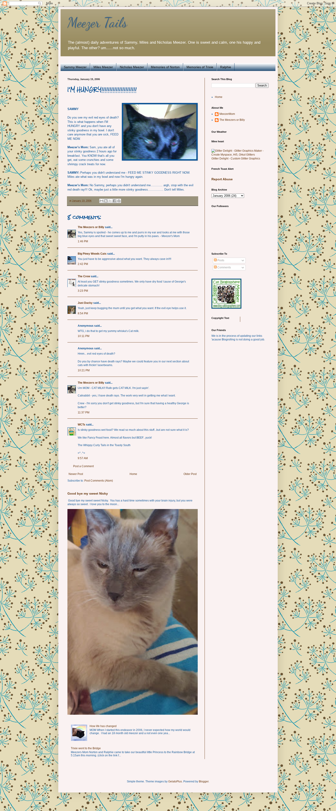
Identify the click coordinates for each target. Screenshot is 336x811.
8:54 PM (83, 313)
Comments (224, 267)
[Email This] (101, 201)
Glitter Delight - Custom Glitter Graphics (235, 158)
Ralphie (225, 67)
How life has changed (103, 726)
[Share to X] (110, 201)
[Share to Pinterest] (119, 201)
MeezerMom (227, 114)
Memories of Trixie (200, 67)
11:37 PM (83, 412)
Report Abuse (222, 179)
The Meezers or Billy (91, 227)
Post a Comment (83, 466)
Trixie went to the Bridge (86, 748)
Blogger (203, 781)
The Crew (84, 276)
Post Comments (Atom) (98, 480)
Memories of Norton (165, 67)
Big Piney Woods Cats (92, 253)
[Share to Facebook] (114, 201)
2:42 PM (83, 264)
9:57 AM (83, 458)
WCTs (81, 424)
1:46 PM (83, 241)
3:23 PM (83, 290)
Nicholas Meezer (132, 67)
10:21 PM (84, 370)
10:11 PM (83, 336)
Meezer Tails (97, 22)
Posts (220, 260)
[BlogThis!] (106, 201)
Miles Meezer (103, 67)
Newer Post (76, 474)
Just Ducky (85, 302)
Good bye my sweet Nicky (87, 493)
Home (133, 474)
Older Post (190, 474)
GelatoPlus (175, 781)
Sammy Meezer (75, 67)
